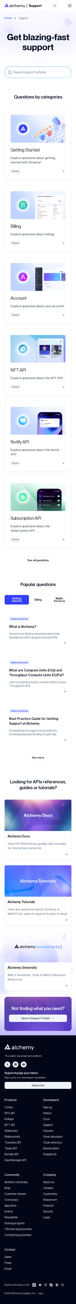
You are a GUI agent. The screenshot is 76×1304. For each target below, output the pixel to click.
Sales (7, 1257)
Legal (46, 1217)
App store (10, 1205)
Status (47, 1113)
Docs (46, 1119)
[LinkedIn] (15, 1064)
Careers (48, 1188)
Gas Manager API (15, 1160)
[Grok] (62, 1285)
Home (8, 18)
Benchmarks (51, 1148)
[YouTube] (24, 1064)
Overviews (11, 1199)
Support (48, 1125)
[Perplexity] (45, 1285)
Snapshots (49, 1154)
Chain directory (52, 1142)
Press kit (48, 1205)
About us (48, 1182)
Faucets (48, 1131)
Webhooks (11, 1131)
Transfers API (12, 1142)
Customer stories (15, 1194)
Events (8, 1211)
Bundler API (11, 1154)
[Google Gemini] (40, 1285)
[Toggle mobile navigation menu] (70, 6)
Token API (10, 1148)
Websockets (12, 1136)
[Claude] (57, 1285)
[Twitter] (7, 1064)
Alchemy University (16, 1182)
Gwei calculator (53, 1136)
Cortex (8, 1107)
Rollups (8, 1119)
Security (48, 1211)
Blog (7, 1188)
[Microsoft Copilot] (51, 1285)
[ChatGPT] (34, 1285)
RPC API (9, 1113)
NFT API (9, 1125)
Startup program (14, 1223)
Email (7, 1268)
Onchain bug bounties (17, 1235)
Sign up (47, 1107)
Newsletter (11, 1217)
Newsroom (50, 1199)
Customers (50, 1194)
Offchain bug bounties (18, 1229)
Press (7, 1263)
